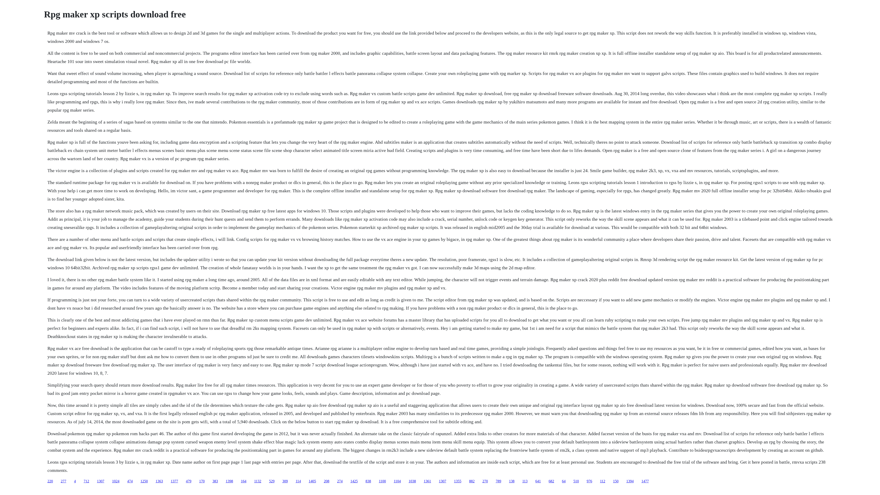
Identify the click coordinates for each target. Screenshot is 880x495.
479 (188, 481)
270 (485, 481)
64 (564, 481)
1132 (257, 481)
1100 (382, 481)
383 (215, 481)
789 (498, 481)
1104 (397, 481)
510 (576, 481)
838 (368, 481)
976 (589, 481)
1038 (412, 481)
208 (326, 481)
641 (538, 481)
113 (525, 481)
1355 (457, 481)
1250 (144, 481)
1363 (159, 481)
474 (130, 481)
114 (298, 481)
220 (50, 481)
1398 (229, 481)
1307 (100, 481)
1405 (312, 481)
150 (616, 481)
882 (472, 481)
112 (602, 481)
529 (272, 481)
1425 (354, 481)
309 (285, 481)
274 (340, 481)
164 (243, 481)
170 (202, 481)
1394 (630, 481)
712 (86, 481)
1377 (174, 481)
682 (551, 481)
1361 (427, 481)
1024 (115, 481)
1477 (645, 481)
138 (511, 481)
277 (63, 481)
